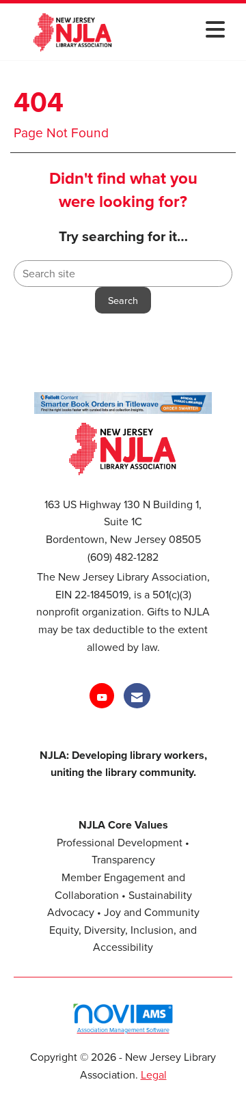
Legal (154, 1074)
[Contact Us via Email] (137, 695)
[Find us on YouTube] (102, 695)
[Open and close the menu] (184, 29)
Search (123, 300)
